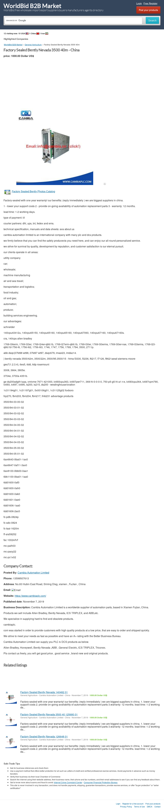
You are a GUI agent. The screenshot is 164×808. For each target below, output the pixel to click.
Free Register (150, 3)
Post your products (148, 10)
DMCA (149, 806)
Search (152, 20)
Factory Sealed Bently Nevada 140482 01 (44, 692)
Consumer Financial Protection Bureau (101, 782)
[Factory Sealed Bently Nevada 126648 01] (11, 742)
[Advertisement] (82, 84)
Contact (157, 806)
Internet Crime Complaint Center (68, 782)
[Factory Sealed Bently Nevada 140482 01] (11, 697)
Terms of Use (139, 806)
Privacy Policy (126, 806)
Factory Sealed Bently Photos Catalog (33, 191)
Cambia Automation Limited (33, 572)
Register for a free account (132, 803)
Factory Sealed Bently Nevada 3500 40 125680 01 (49, 714)
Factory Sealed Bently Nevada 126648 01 (44, 736)
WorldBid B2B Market (32, 6)
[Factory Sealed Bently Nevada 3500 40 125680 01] (11, 720)
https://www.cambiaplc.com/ (30, 596)
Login (139, 3)
